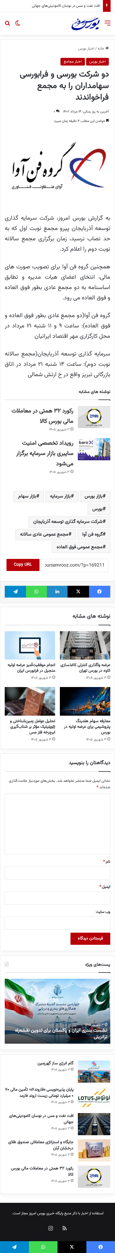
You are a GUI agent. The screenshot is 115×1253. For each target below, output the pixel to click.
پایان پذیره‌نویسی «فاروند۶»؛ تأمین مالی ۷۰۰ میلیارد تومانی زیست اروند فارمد (39, 1092)
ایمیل (104, 887)
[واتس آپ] (36, 592)
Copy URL (23, 565)
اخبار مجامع (73, 62)
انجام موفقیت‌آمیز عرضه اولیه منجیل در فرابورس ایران (31, 668)
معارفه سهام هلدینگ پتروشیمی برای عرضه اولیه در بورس (87, 727)
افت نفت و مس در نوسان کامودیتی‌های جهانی (66, 6)
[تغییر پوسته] (18, 25)
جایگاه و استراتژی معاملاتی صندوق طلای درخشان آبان (40, 1145)
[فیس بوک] (99, 592)
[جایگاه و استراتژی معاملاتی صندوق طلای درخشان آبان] (94, 1150)
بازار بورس (94, 496)
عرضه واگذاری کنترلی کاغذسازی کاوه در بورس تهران (85, 668)
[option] (57, 1011)
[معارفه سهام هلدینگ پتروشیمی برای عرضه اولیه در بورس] (85, 701)
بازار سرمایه (60, 496)
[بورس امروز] (85, 23)
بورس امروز (37, 1213)
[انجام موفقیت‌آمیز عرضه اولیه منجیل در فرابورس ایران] (30, 645)
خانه (101, 49)
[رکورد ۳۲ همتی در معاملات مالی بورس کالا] (94, 417)
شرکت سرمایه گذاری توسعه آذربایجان (68, 522)
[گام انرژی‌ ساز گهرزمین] (94, 1072)
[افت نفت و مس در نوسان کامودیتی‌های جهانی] (94, 1124)
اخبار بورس (86, 49)
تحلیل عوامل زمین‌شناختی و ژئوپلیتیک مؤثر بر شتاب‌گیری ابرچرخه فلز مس (32, 727)
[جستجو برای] (7, 25)
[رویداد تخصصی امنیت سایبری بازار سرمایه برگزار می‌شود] (94, 449)
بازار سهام (27, 496)
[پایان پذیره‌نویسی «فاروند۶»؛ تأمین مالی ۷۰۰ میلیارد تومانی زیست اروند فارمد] (94, 1098)
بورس (97, 509)
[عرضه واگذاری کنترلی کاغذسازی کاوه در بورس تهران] (85, 645)
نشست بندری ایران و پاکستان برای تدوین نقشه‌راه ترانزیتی (61, 1034)
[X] (78, 592)
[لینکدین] (57, 592)
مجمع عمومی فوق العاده (80, 547)
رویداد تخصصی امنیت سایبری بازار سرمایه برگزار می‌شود (44, 453)
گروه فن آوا (92, 534)
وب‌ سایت (103, 912)
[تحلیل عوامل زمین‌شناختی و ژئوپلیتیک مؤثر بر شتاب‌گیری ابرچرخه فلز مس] (30, 701)
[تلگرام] (15, 592)
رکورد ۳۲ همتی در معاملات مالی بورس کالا (42, 1171)
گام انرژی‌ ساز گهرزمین (55, 1063)
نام (106, 862)
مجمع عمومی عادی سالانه (44, 534)
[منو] (108, 25)
